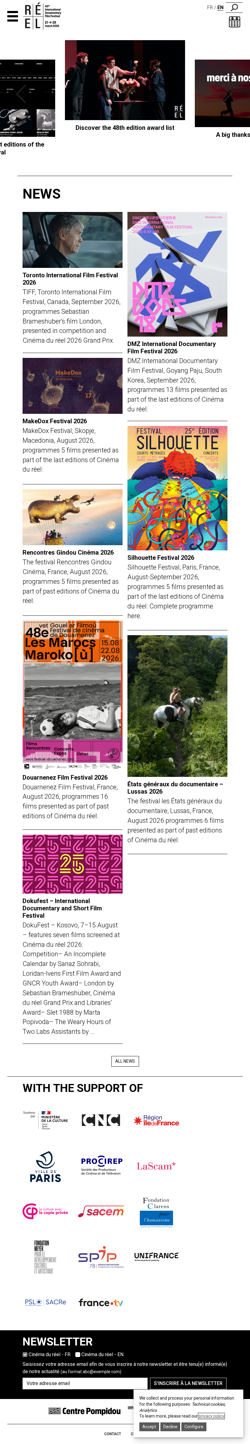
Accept (149, 1426)
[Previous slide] (22, 94)
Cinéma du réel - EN (102, 1354)
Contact (112, 1434)
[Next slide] (228, 94)
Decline (170, 1426)
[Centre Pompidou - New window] (84, 1411)
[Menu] (12, 16)
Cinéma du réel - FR (49, 1354)
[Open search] (234, 7)
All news (125, 1061)
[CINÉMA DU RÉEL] (48, 16)
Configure (193, 1426)
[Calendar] (235, 21)
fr (210, 7)
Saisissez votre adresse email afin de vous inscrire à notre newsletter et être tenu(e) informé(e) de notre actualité (125, 1367)
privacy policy (211, 1416)
